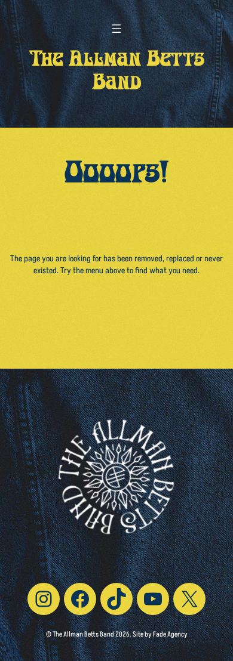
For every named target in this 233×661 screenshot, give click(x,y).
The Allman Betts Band (116, 73)
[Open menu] (116, 28)
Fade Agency (170, 634)
